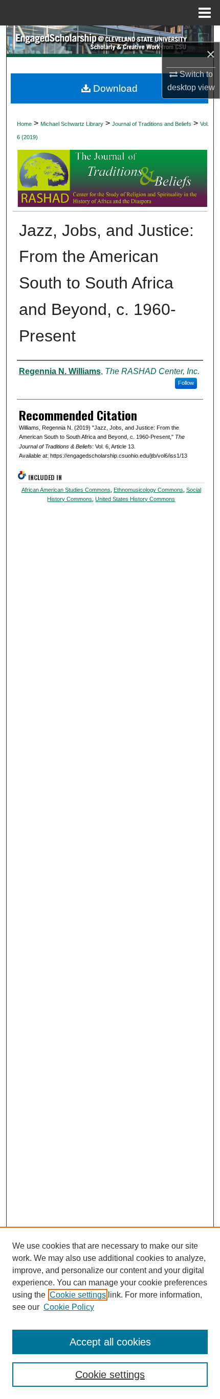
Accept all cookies (110, 1342)
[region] (110, 1313)
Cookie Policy (68, 1307)
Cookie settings (78, 1294)
